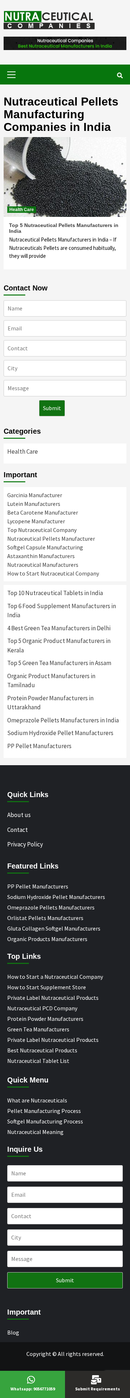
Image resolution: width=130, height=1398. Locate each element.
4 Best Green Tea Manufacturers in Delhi (58, 628)
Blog (13, 1332)
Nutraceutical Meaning (35, 1131)
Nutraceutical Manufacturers (42, 564)
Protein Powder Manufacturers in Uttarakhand (50, 703)
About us (19, 815)
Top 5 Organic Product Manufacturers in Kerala (58, 645)
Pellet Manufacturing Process (44, 1110)
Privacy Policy (25, 844)
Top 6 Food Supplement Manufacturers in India (61, 610)
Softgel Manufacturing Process (45, 1121)
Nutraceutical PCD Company (42, 1008)
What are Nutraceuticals (37, 1100)
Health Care (21, 209)
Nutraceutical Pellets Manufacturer (51, 538)
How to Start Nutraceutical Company (53, 573)
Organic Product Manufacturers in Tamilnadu (51, 680)
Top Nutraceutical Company (42, 529)
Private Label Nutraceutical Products (53, 997)
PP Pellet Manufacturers (39, 746)
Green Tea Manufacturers (38, 1029)
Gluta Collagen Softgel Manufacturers (53, 928)
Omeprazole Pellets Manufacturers (51, 907)
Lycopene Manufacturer (36, 521)
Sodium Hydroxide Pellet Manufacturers (60, 733)
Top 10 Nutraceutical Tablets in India (55, 593)
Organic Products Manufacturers (47, 939)
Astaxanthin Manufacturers (41, 556)
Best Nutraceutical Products (42, 1050)
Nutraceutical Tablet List (38, 1060)
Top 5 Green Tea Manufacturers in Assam (59, 663)
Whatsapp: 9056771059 (32, 1388)
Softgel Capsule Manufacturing (45, 547)
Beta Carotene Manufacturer (42, 512)
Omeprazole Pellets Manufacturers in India (63, 720)
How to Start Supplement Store (46, 987)
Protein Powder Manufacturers (45, 1018)
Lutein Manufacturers (33, 503)
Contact (17, 830)
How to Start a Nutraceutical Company (55, 976)
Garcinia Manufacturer (34, 495)
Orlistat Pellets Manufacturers (45, 917)
